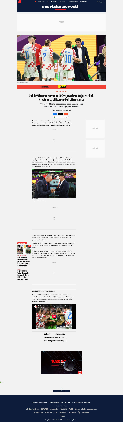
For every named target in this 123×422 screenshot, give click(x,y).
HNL (48, 1)
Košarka (62, 1)
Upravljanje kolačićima (61, 405)
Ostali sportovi (73, 1)
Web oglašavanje (76, 402)
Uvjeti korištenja (43, 402)
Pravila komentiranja (54, 402)
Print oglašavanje (86, 402)
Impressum (35, 402)
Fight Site (83, 1)
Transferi (54, 1)
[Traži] (104, 2)
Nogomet (41, 1)
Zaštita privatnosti (65, 402)
